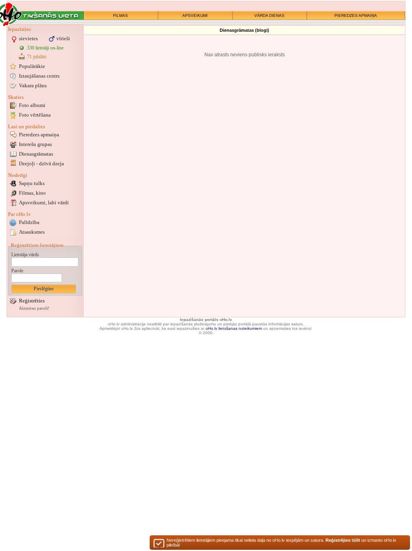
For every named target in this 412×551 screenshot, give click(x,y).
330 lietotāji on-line (45, 48)
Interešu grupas (35, 144)
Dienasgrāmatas (36, 154)
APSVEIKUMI (195, 15)
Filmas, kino (32, 193)
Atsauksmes (32, 232)
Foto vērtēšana (35, 115)
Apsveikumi (44, 202)
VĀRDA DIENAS (269, 15)
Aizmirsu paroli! (34, 308)
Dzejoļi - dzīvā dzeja (41, 163)
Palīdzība (29, 222)
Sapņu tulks (32, 183)
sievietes (28, 38)
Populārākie (32, 66)
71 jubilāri (36, 57)
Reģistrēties (32, 301)
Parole (17, 270)
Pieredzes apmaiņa (39, 135)
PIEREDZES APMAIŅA (355, 15)
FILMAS (120, 15)
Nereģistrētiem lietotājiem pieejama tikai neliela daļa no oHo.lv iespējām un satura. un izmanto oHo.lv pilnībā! (281, 542)
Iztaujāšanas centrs (39, 76)
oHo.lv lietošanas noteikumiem (234, 328)
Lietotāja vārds (25, 254)
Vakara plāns (33, 85)
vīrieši (63, 38)
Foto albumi (32, 105)
